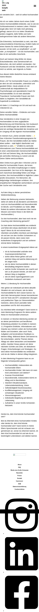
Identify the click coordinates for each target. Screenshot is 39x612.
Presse (19, 475)
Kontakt (19, 478)
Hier (33, 207)
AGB (19, 484)
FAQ (19, 467)
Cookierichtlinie (19, 489)
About (19, 464)
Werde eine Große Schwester (19, 470)
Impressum (19, 481)
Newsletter (19, 473)
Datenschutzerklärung (19, 486)
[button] (35, 6)
